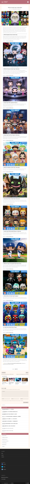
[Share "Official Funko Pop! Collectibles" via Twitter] (17, 369)
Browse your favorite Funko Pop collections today (14, 363)
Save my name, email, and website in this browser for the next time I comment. (12, 400)
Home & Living (4, 444)
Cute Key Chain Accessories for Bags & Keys (5, 383)
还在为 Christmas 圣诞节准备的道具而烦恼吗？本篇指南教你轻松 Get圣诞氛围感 (11, 416)
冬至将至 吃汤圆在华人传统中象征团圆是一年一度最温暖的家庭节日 (10, 421)
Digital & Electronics (4, 439)
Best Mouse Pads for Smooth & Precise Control (11, 383)
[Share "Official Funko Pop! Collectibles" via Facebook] (15, 369)
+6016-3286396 (3, 479)
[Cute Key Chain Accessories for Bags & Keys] (5, 379)
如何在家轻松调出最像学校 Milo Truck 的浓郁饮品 (8, 409)
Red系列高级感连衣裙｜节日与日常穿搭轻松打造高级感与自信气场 (9, 411)
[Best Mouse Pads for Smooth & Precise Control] (12, 379)
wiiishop (3, 446)
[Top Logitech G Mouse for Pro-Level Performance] (18, 379)
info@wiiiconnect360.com (5, 477)
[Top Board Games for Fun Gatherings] (25, 379)
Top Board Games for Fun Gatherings (24, 382)
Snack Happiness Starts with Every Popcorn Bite (7, 428)
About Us (3, 455)
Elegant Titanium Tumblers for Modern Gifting (7, 430)
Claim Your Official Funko (9, 75)
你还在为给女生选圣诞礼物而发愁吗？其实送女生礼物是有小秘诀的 (10, 423)
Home (2, 453)
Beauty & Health (4, 435)
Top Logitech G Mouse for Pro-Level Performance (18, 383)
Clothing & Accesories (4, 437)
